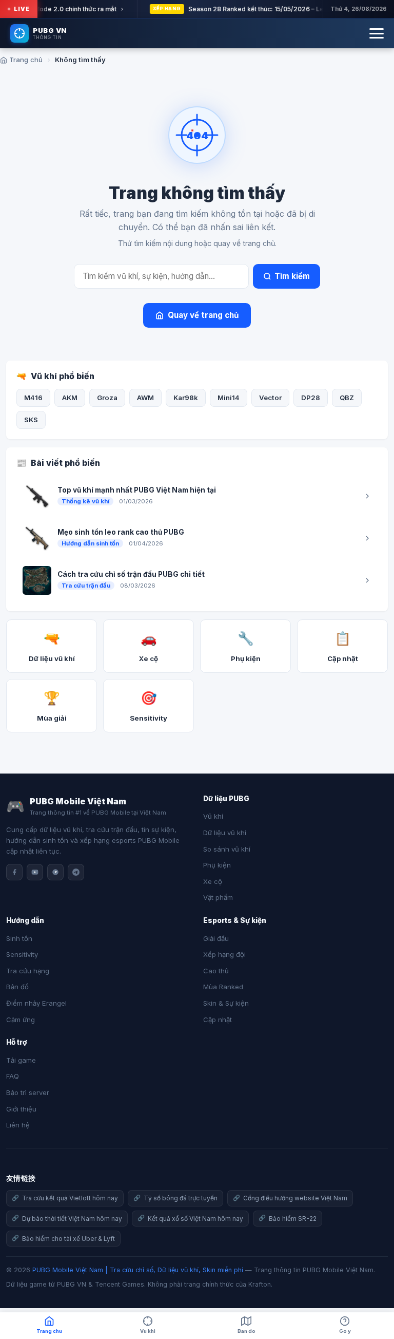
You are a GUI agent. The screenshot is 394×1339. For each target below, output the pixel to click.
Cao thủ (216, 971)
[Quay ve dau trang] (373, 1298)
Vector (270, 397)
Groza (107, 397)
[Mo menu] (376, 33)
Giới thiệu (21, 1109)
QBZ (347, 397)
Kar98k (185, 397)
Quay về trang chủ (203, 315)
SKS (31, 420)
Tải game (21, 1060)
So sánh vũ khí (226, 849)
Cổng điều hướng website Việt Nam (295, 1198)
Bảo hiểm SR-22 (293, 1218)
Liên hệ (18, 1125)
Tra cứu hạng (27, 971)
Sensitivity (22, 954)
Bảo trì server (27, 1092)
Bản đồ (17, 987)
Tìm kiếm (292, 276)
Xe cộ (212, 881)
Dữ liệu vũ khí (224, 832)
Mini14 (229, 397)
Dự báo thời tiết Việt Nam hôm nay (72, 1218)
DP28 (310, 397)
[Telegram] (76, 872)
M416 (33, 397)
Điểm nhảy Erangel (36, 1003)
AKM (69, 397)
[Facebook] (14, 872)
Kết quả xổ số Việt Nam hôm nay (195, 1218)
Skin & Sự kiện (226, 1003)
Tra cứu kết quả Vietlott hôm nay (70, 1198)
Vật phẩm (218, 897)
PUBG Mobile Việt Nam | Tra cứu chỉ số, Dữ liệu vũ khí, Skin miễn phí (137, 1270)
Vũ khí (213, 816)
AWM (145, 397)
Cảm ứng (20, 1019)
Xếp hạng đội (224, 954)
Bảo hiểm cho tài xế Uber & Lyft (68, 1238)
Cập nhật (217, 1019)
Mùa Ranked (223, 987)
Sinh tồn (19, 938)
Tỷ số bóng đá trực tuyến (181, 1198)
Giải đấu (216, 938)
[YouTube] (35, 872)
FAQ (12, 1076)
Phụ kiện (217, 865)
